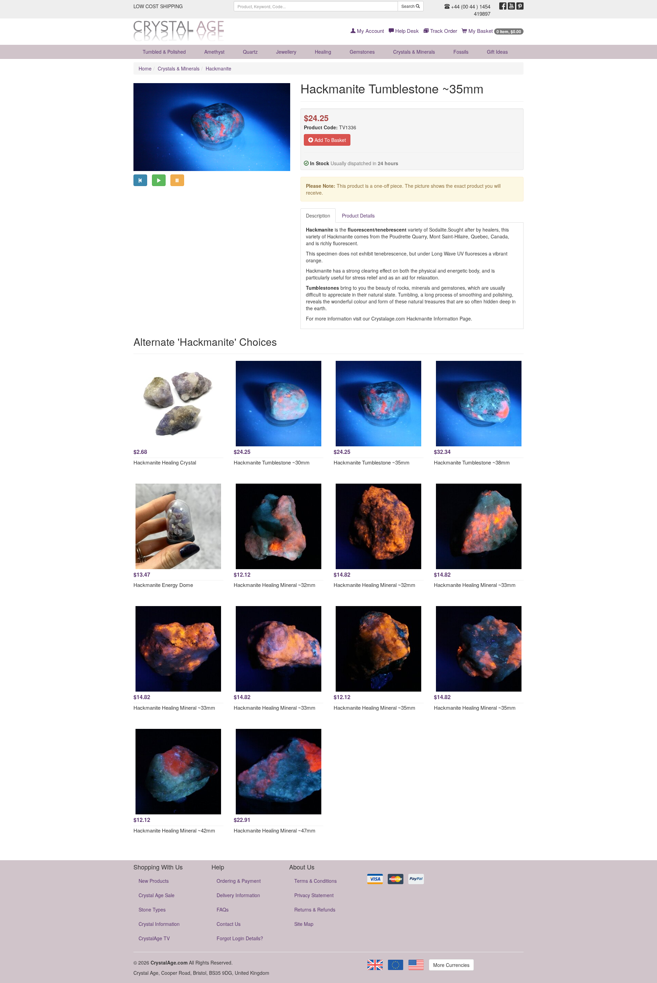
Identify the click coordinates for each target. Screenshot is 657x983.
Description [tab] (318, 215)
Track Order (443, 30)
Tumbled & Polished (164, 51)
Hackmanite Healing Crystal (164, 462)
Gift (497, 51)
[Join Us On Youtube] (511, 6)
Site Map (303, 923)
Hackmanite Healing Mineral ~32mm (274, 584)
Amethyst (214, 51)
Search (408, 6)
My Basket (494, 30)
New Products (154, 880)
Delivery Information (238, 895)
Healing (323, 51)
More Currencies (451, 964)
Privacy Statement (314, 895)
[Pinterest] (520, 6)
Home (145, 68)
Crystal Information (159, 923)
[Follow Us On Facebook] (502, 6)
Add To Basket (329, 139)
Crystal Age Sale (157, 895)
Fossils (460, 51)
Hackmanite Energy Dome (163, 584)
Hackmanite (218, 68)
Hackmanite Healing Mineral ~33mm (475, 584)
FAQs (223, 909)
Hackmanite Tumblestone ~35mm (372, 462)
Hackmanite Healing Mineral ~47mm (274, 830)
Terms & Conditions (315, 880)
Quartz (250, 51)
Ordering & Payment (239, 880)
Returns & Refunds (314, 909)
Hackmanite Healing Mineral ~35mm (374, 707)
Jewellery (286, 51)
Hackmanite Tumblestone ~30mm (272, 462)
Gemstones (362, 51)
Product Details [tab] (358, 215)
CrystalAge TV (154, 938)
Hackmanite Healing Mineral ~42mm (174, 830)
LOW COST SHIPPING (158, 6)
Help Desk (406, 30)
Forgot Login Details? (240, 938)
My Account (370, 30)
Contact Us (229, 923)
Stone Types (152, 909)
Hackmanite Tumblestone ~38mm (472, 462)
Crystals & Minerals (414, 51)
